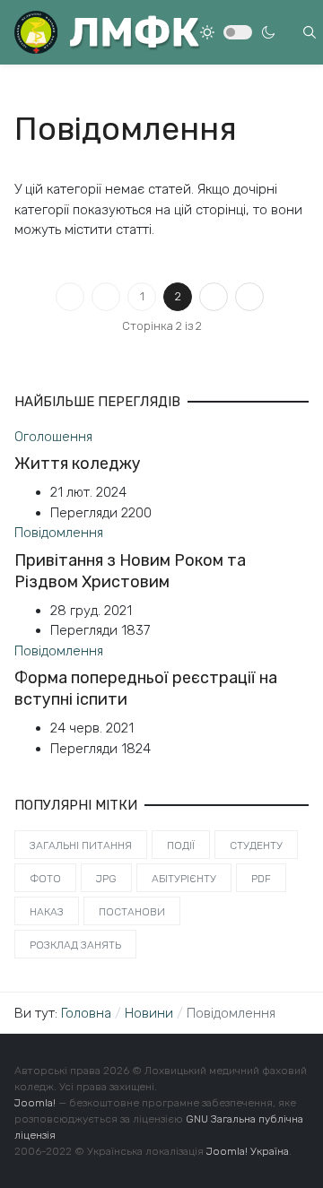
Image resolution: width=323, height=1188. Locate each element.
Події (181, 845)
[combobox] (309, 32)
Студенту (256, 845)
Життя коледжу (77, 463)
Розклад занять (75, 945)
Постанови (132, 912)
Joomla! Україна (247, 1151)
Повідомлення (58, 533)
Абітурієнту (184, 878)
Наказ (47, 912)
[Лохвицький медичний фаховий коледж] (107, 32)
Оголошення (53, 437)
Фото (45, 878)
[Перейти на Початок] (70, 296)
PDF (261, 878)
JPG (106, 878)
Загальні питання (81, 845)
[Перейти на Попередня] (106, 296)
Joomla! (35, 1103)
